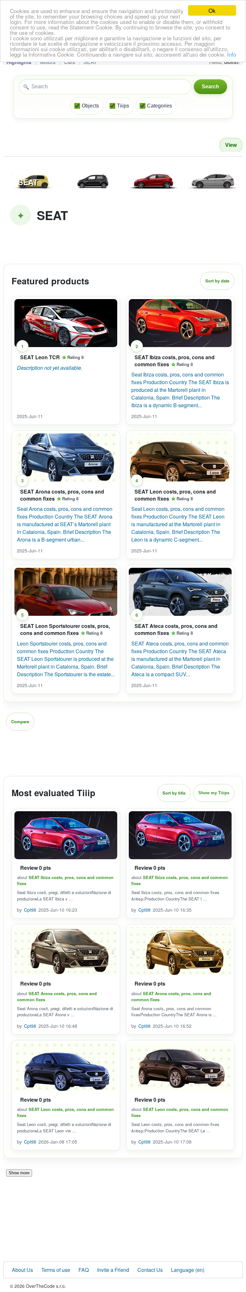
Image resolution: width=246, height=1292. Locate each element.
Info (231, 54)
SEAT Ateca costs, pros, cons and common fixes (176, 629)
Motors (47, 62)
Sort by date (217, 281)
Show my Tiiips (213, 792)
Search (210, 86)
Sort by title (173, 793)
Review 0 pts (35, 867)
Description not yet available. (49, 367)
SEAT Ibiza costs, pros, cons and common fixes (175, 360)
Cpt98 (30, 910)
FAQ (83, 1269)
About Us (22, 1269)
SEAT (90, 62)
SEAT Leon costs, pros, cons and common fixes (175, 495)
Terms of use (55, 1269)
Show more (19, 1172)
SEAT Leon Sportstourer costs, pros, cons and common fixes (65, 629)
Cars (69, 62)
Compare (20, 721)
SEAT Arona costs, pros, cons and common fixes (62, 495)
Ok (212, 10)
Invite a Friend (113, 1269)
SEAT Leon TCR (40, 357)
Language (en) (187, 1269)
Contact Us (150, 1269)
